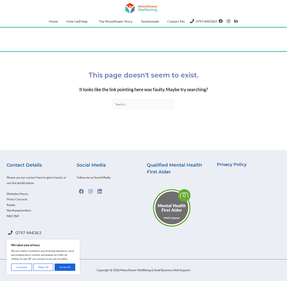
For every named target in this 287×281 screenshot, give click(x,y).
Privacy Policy (231, 164)
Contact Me (176, 21)
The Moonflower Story (115, 21)
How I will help (76, 21)
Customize (21, 267)
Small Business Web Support (172, 270)
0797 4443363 (206, 21)
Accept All (64, 267)
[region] (43, 256)
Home (53, 21)
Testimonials (150, 21)
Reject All (43, 267)
